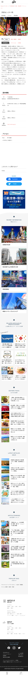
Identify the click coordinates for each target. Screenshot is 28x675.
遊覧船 (21, 584)
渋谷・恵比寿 (13, 39)
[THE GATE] (14, 2)
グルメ (16, 615)
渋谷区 (19, 39)
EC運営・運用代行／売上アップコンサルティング (12, 661)
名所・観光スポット (11, 613)
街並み (3, 170)
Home (2, 6)
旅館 (10, 586)
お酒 (18, 584)
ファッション (13, 42)
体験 (12, 633)
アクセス (9, 15)
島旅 (13, 586)
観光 (8, 633)
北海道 (8, 606)
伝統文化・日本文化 (11, 612)
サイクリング (5, 584)
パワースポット (12, 584)
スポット (7, 6)
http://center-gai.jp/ (11, 124)
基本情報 (3, 15)
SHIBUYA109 (6, 244)
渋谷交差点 (6, 289)
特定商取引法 (20, 656)
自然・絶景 (19, 613)
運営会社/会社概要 (6, 657)
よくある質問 (20, 653)
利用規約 (4, 655)
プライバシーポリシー (7, 654)
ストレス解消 (5, 586)
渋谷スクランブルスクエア (10, 311)
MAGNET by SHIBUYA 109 (10, 267)
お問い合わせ (20, 654)
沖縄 (12, 608)
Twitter (15, 183)
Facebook (14, 179)
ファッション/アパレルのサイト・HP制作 (10, 660)
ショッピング (22, 615)
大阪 (20, 606)
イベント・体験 (10, 615)
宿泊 (20, 633)
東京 (12, 606)
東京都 (12, 6)
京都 (16, 606)
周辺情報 (16, 15)
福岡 (8, 608)
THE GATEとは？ (6, 652)
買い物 (15, 633)
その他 (19, 42)
